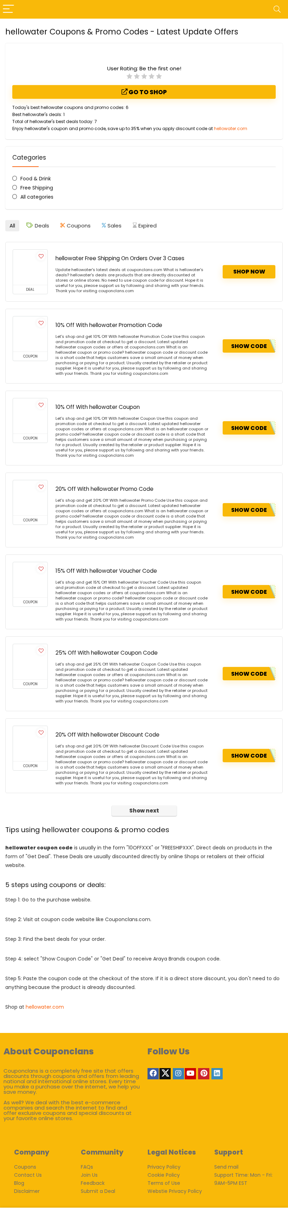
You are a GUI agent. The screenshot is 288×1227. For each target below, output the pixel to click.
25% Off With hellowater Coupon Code (106, 652)
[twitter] (165, 1073)
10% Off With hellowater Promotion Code (108, 325)
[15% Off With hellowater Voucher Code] (30, 579)
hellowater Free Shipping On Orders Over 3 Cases (119, 258)
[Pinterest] (203, 1073)
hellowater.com (230, 128)
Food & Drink (35, 178)
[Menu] (8, 9)
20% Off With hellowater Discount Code (107, 734)
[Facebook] (153, 1073)
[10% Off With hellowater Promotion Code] (30, 334)
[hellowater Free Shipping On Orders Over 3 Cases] (30, 267)
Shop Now (249, 272)
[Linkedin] (217, 1073)
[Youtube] (190, 1073)
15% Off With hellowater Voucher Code (106, 570)
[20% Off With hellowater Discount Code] (30, 743)
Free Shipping (36, 187)
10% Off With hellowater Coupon (97, 407)
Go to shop (147, 92)
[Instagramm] (178, 1073)
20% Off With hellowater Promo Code (104, 489)
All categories (36, 196)
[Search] (277, 9)
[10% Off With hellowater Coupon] (30, 415)
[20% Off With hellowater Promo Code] (30, 497)
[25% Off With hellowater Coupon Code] (30, 661)
